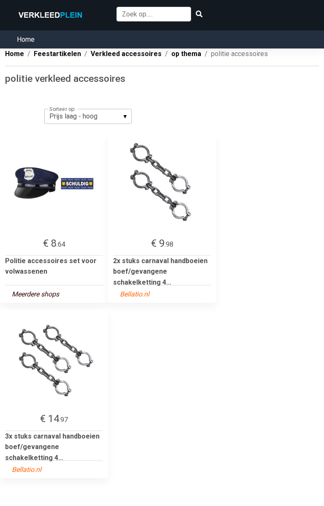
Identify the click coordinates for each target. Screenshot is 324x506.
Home (26, 39)
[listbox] (88, 116)
